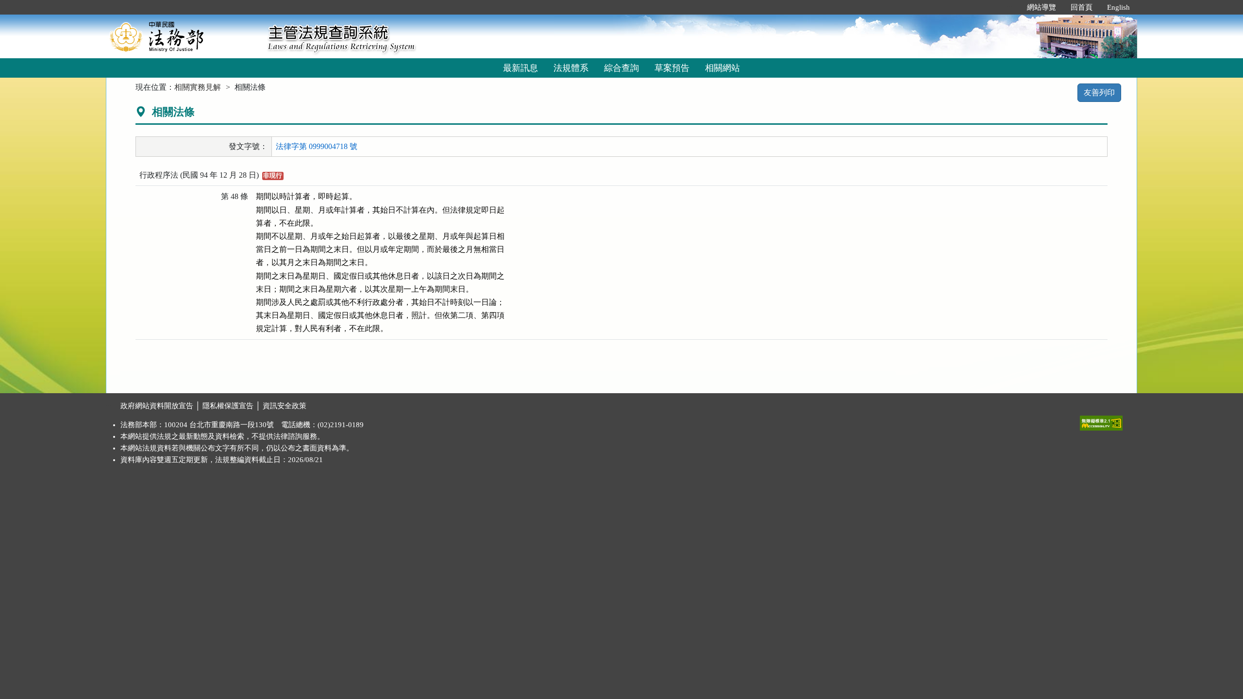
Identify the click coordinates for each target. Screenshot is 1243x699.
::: (1009, 7)
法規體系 (571, 68)
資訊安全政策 (284, 406)
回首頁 (1081, 7)
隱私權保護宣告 (227, 406)
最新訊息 (520, 68)
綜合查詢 (621, 68)
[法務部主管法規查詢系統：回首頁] (183, 36)
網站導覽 (1041, 7)
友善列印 (1099, 92)
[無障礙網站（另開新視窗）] (1101, 421)
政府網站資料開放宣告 (156, 406)
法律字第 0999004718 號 (316, 146)
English (1118, 7)
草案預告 (672, 68)
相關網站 (722, 68)
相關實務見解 (197, 87)
